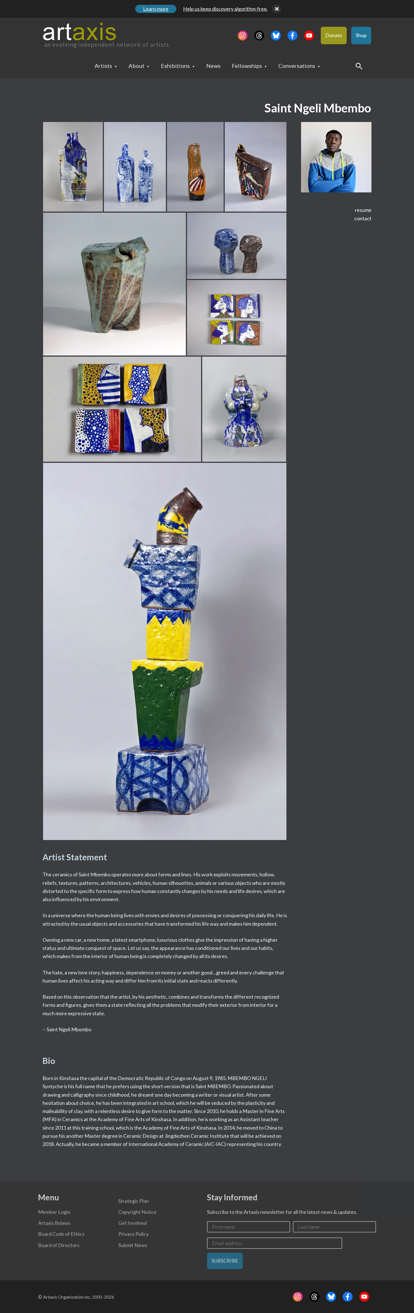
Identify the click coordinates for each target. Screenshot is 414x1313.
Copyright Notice (137, 1212)
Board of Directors (58, 1245)
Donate (333, 35)
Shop (361, 35)
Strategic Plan (133, 1201)
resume (363, 210)
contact (362, 218)
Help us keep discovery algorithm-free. (225, 9)
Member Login (54, 1212)
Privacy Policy (133, 1234)
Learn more (155, 9)
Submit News (132, 1245)
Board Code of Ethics (61, 1234)
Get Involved (132, 1223)
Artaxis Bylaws (54, 1223)
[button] (73, 166)
